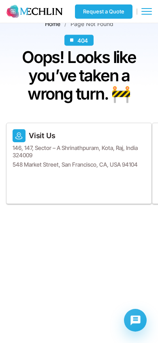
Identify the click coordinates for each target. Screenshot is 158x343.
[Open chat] (135, 320)
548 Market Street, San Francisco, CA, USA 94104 (75, 164)
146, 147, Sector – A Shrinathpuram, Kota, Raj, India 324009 (75, 151)
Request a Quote (103, 11)
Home (52, 23)
